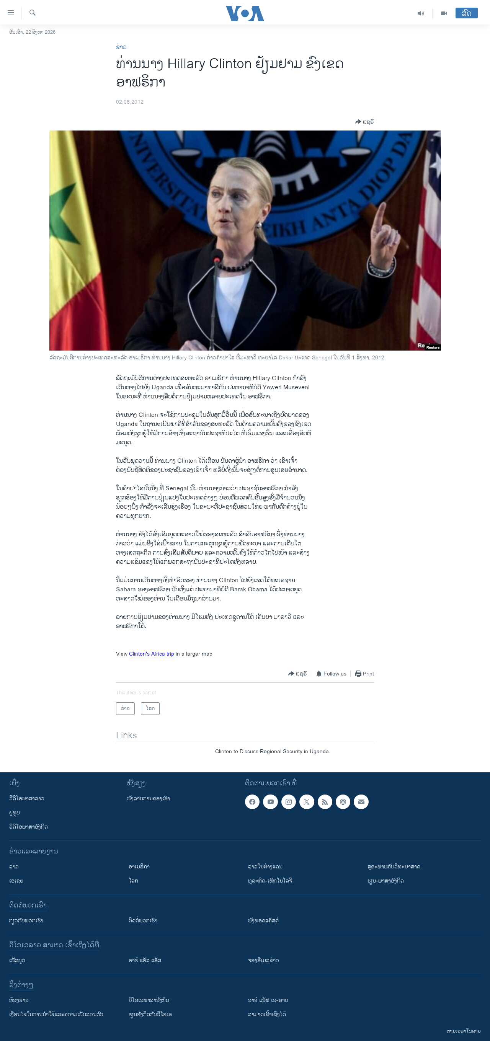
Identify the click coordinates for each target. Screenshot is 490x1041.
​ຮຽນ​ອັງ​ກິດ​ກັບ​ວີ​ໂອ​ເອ (150, 1014)
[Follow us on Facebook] (252, 802)
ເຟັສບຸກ (17, 960)
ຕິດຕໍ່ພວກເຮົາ (143, 921)
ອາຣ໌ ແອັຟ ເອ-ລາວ (268, 1000)
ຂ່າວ (121, 47)
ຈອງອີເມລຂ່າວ (263, 960)
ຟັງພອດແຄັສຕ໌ (263, 921)
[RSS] (325, 802)
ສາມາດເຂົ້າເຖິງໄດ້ (267, 1014)
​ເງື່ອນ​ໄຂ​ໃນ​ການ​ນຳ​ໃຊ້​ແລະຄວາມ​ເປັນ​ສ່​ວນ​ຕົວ (56, 1014)
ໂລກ (133, 881)
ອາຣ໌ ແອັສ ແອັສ (145, 960)
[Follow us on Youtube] (270, 802)
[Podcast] (343, 802)
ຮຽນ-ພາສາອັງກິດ (386, 881)
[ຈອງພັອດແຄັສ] (361, 802)
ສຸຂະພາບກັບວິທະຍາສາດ (394, 867)
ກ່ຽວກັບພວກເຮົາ (26, 921)
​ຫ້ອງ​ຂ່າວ (19, 1000)
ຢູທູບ (14, 813)
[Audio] (421, 13)
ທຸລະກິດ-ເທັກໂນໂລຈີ (270, 881)
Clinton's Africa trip (151, 653)
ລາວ (14, 867)
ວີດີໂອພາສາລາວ (26, 799)
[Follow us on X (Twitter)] (306, 802)
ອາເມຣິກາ (139, 867)
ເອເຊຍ (16, 881)
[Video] (444, 13)
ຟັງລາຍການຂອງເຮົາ (148, 799)
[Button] (364, 121)
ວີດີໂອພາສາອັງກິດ (28, 827)
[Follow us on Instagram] (288, 802)
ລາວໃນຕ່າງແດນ (265, 867)
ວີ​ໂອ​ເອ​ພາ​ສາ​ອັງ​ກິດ (149, 1000)
